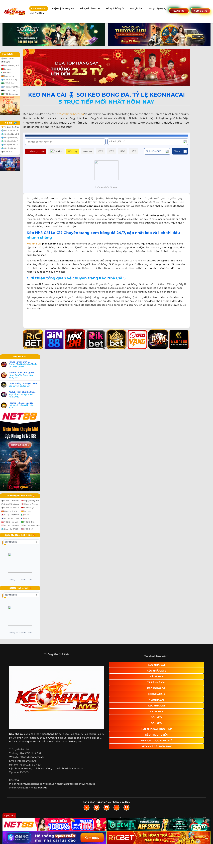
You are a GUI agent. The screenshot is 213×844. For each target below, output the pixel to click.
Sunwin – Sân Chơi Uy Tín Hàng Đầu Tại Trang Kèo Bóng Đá (21, 375)
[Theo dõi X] (87, 808)
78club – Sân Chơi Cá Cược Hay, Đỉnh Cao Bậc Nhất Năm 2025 (22, 394)
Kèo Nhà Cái (34, 243)
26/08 (111, 151)
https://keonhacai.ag (70, 114)
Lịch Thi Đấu (37, 13)
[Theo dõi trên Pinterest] (97, 808)
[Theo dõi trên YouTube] (106, 808)
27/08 (122, 151)
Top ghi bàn (136, 8)
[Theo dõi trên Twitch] (126, 808)
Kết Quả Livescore (90, 8)
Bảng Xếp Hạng (157, 8)
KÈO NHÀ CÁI (38, 8)
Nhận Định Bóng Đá (63, 8)
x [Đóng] (9, 815)
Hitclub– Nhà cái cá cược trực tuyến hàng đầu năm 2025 (21, 405)
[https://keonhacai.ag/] (14, 11)
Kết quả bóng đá (115, 8)
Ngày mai (87, 151)
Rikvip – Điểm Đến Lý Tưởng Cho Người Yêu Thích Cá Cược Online (23, 364)
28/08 (133, 151)
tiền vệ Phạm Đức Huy (116, 801)
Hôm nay (72, 151)
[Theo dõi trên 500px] (116, 808)
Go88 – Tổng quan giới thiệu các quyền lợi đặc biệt (23, 384)
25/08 (100, 151)
